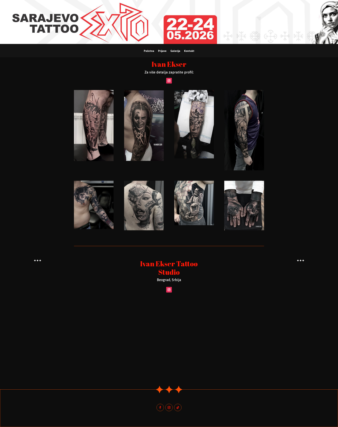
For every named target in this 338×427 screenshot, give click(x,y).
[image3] (94, 160)
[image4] (144, 160)
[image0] (94, 228)
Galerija (175, 51)
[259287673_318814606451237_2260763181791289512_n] (194, 224)
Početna (149, 51)
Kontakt (189, 51)
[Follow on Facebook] (160, 407)
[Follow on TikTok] (177, 407)
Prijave (162, 51)
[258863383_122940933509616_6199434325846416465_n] (144, 229)
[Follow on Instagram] (169, 81)
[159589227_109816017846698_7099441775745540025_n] (244, 229)
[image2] (244, 169)
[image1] (194, 157)
